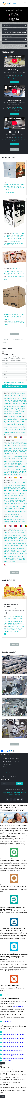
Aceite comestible (8, 431)
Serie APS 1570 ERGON (20, 460)
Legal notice (17, 794)
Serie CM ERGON (15, 187)
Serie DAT (25, 456)
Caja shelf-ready (9, 108)
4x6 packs (12, 192)
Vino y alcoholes (22, 429)
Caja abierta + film (18, 108)
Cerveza (7, 192)
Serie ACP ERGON (21, 400)
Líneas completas (18, 456)
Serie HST (6, 401)
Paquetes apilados (8, 426)
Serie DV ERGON (12, 406)
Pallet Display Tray (13, 411)
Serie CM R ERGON (21, 405)
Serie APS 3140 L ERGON (14, 474)
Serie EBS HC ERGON (9, 464)
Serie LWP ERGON (16, 184)
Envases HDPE (19, 321)
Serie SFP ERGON (8, 398)
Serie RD (6, 406)
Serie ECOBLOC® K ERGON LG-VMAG (16, 551)
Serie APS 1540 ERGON (9, 460)
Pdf (7, 633)
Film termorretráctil (9, 139)
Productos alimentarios (18, 431)
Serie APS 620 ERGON (21, 458)
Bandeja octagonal (12, 419)
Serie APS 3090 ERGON (20, 559)
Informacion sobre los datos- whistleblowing (13, 1058)
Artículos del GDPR (7, 1021)
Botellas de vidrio (20, 191)
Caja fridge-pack (10, 276)
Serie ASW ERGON (17, 398)
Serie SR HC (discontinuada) (18, 558)
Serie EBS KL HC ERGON (20, 455)
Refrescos (14, 140)
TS (22, 413)
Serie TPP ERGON (12, 400)
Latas (25, 139)
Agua (10, 427)
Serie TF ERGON (12, 405)
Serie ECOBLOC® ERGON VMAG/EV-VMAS (13, 553)
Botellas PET (16, 77)
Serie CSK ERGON (12, 397)
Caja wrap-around (19, 139)
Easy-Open (22, 408)
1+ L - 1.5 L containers (9, 244)
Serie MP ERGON (12, 447)
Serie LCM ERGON (18, 75)
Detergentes (7, 432)
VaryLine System (17, 543)
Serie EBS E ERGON (8, 456)
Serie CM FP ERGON (8, 408)
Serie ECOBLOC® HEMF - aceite (11, 620)
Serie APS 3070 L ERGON (9, 461)
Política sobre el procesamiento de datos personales (15, 995)
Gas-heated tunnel (16, 413)
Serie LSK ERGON (15, 393)
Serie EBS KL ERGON (9, 455)
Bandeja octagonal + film (17, 418)
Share (4, 751)
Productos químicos (8, 322)
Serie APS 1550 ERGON (12, 472)
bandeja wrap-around (19, 424)
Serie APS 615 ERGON (9, 458)
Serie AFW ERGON (21, 406)
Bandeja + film (8, 77)
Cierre (2, 1063)
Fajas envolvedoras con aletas (20, 423)
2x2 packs (21, 243)
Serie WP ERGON (15, 186)
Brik (24, 108)
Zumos (21, 77)
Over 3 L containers (14, 631)
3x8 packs (16, 110)
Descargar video (14, 81)
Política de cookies (7, 1060)
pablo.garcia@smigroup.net (12, 772)
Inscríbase (19, 783)
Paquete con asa (17, 426)
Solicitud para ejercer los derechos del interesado (14, 1032)
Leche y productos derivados (11, 243)
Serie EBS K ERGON (23, 453)
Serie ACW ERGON (16, 183)
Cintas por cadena (8, 543)
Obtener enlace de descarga (14, 386)
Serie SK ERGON (21, 397)
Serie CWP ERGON (23, 401)
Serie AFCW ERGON (12, 395)
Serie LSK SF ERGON (13, 443)
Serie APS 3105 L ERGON (15, 547)
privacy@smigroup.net (18, 1006)
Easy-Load (16, 408)
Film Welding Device (8, 410)
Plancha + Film (19, 416)
